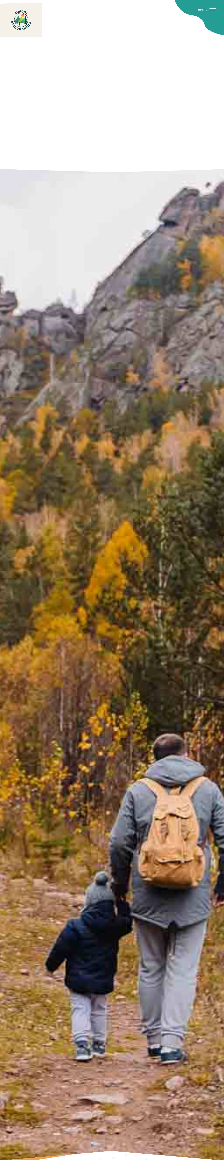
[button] (200, 86)
